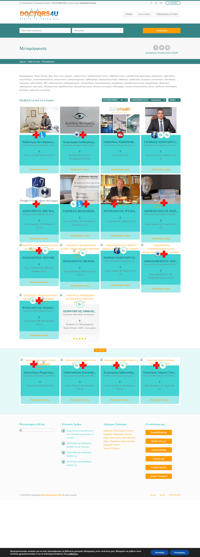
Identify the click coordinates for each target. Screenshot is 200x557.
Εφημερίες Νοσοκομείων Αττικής (118, 431)
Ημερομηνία (156, 100)
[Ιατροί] (36, 134)
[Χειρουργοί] (154, 134)
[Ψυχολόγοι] (45, 300)
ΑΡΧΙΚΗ (128, 14)
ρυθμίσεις (73, 554)
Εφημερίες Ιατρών (112, 445)
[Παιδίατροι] (33, 250)
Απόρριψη (179, 552)
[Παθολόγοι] (42, 134)
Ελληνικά (173, 3)
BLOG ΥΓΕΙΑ (144, 14)
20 (122, 100)
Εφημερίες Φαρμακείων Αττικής (118, 434)
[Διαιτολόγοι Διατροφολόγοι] (39, 365)
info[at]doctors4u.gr (88, 3)
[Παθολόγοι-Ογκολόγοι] (162, 365)
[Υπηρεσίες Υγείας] (76, 254)
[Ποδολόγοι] (82, 252)
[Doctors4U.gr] (39, 14)
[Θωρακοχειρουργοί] (123, 250)
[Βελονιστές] (73, 204)
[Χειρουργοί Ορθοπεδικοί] (79, 304)
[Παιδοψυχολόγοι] (33, 300)
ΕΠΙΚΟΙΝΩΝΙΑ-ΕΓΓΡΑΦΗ (167, 14)
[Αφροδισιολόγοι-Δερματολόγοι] (157, 204)
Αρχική (22, 62)
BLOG (162, 495)
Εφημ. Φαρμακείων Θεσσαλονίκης (119, 441)
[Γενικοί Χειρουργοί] (160, 134)
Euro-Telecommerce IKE (51, 495)
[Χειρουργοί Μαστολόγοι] (167, 134)
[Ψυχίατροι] (126, 203)
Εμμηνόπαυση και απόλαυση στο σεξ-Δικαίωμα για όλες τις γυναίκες (80, 434)
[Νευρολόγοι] (120, 203)
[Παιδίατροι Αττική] (45, 250)
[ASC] (178, 100)
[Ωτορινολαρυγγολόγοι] (42, 203)
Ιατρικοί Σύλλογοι (111, 448)
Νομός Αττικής (34, 62)
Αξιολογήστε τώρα (39, 169)
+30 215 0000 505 (58, 3)
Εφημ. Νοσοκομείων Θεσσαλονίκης (120, 438)
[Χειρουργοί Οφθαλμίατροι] (76, 134)
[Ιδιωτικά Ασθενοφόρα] (120, 134)
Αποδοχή (159, 552)
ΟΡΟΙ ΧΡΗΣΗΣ (175, 495)
